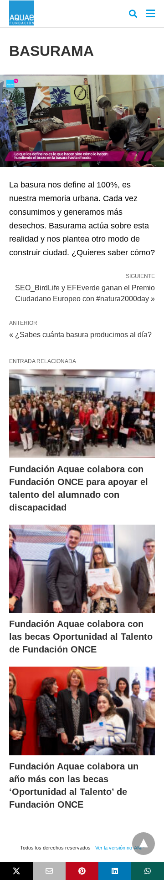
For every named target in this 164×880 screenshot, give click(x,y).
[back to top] (143, 843)
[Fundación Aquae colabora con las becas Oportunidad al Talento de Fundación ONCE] (82, 569)
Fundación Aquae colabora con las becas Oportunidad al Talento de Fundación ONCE (81, 636)
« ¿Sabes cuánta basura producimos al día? (80, 335)
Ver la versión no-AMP (119, 847)
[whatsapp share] (147, 871)
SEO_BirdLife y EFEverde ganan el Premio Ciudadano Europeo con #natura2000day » (85, 293)
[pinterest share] (82, 871)
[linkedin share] (114, 871)
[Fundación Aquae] (21, 12)
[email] (49, 871)
